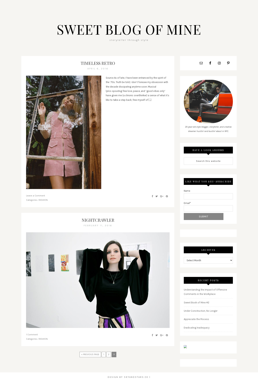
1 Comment (32, 334)
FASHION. (43, 200)
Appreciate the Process (196, 319)
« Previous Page (90, 354)
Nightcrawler (98, 220)
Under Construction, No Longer (200, 310)
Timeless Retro (98, 63)
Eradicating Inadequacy (196, 327)
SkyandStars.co (136, 377)
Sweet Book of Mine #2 (196, 302)
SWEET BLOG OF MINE (129, 29)
